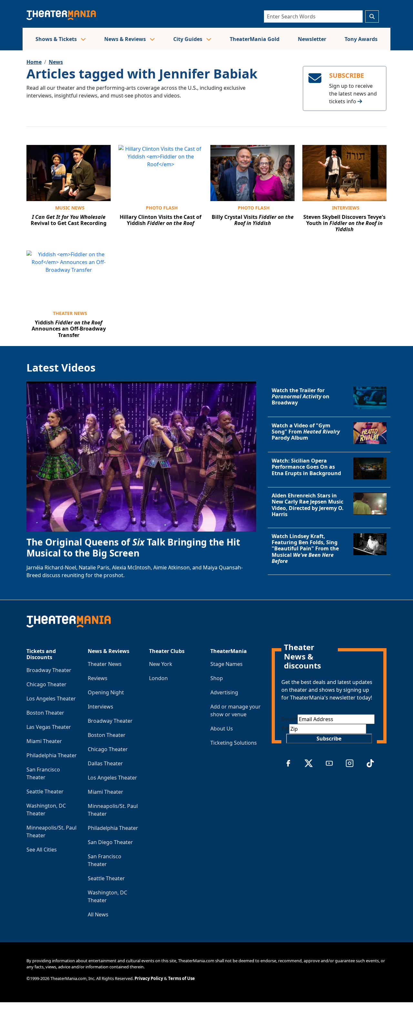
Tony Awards (361, 39)
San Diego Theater (110, 842)
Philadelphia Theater (51, 755)
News (56, 62)
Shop (216, 678)
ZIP (285, 728)
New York (160, 664)
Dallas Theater (105, 763)
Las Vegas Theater (48, 726)
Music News (70, 208)
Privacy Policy (149, 978)
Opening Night (106, 692)
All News (98, 914)
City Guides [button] (188, 39)
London (158, 678)
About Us (221, 728)
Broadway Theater (48, 670)
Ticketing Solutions (233, 742)
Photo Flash (162, 208)
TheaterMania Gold (254, 39)
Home (34, 62)
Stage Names (226, 664)
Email (289, 719)
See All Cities (41, 849)
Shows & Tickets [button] (56, 39)
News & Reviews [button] (125, 39)
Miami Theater (44, 741)
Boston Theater (45, 712)
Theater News (70, 313)
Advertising (224, 692)
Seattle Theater (45, 791)
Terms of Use (181, 978)
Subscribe (329, 738)
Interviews (345, 208)
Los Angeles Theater (51, 698)
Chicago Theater (46, 684)
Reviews (97, 678)
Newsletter (312, 39)
